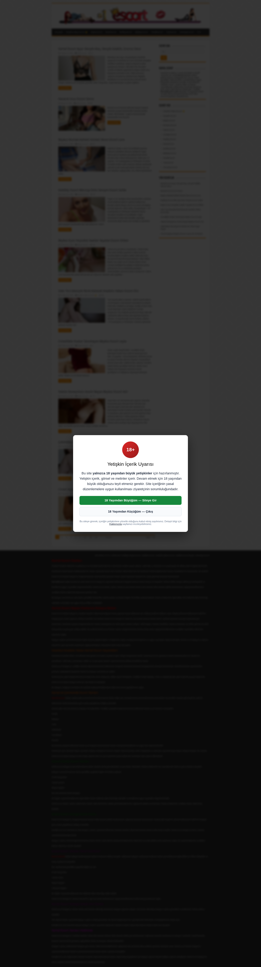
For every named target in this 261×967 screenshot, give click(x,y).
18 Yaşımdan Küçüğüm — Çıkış (130, 511)
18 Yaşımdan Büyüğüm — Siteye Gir (131, 500)
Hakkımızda (115, 524)
